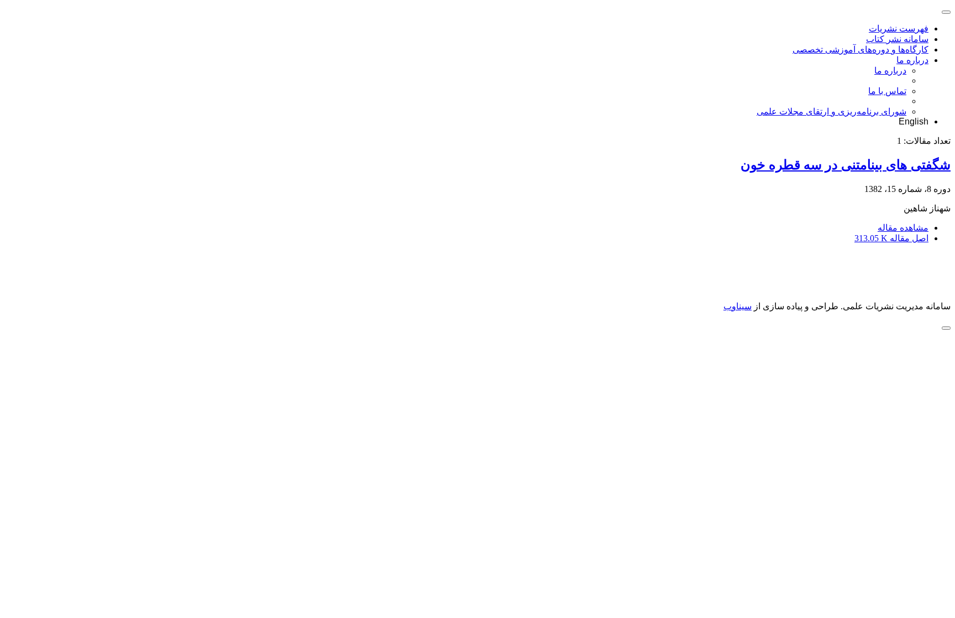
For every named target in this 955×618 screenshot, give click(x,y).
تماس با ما (887, 91)
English (913, 121)
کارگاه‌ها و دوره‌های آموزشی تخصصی (860, 49)
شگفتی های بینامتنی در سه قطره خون (846, 165)
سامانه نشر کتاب (897, 39)
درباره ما (912, 60)
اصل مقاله (891, 238)
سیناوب (737, 306)
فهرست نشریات (898, 28)
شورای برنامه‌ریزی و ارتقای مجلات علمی (831, 111)
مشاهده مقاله (903, 227)
